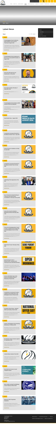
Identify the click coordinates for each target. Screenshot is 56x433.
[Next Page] (31, 34)
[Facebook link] (41, 1)
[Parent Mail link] (49, 1)
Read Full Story (6, 66)
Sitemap (51, 416)
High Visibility (34, 416)
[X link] (43, 1)
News (7, 23)
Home (4, 23)
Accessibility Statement (43, 416)
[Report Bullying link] (46, 1)
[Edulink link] (52, 1)
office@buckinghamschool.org (9, 421)
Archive (34, 34)
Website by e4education (49, 418)
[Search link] (55, 1)
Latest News (11, 23)
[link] (29, 34)
